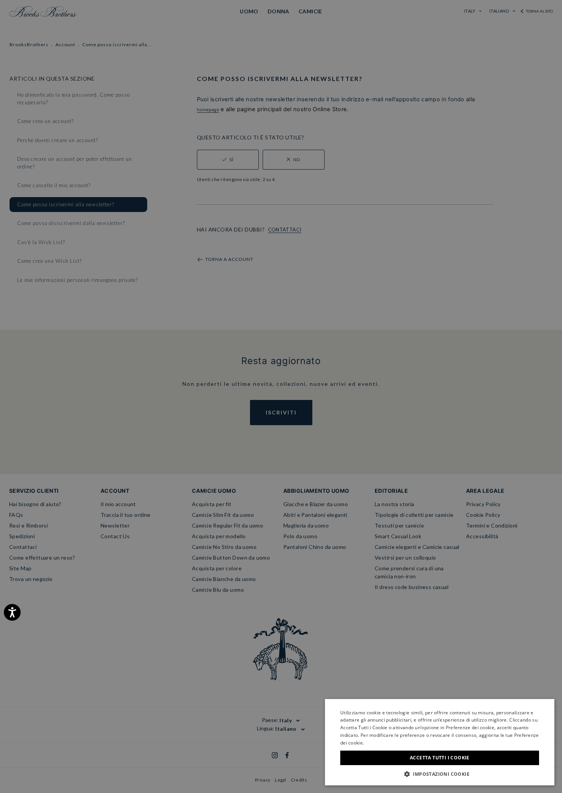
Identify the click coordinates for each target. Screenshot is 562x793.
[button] (439, 774)
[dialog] (281, 396)
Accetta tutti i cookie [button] (439, 757)
